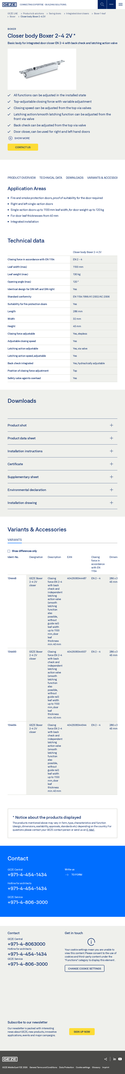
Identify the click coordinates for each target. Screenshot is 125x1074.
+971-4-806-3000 (28, 902)
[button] (105, 1059)
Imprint (105, 1067)
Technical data (50, 177)
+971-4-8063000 (26, 944)
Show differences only (24, 550)
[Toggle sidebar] (111, 4)
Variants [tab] (15, 539)
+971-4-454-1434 (27, 874)
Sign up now (82, 1031)
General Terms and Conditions (43, 1067)
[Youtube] (120, 1059)
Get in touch (74, 933)
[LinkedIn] (114, 1059)
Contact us (22, 147)
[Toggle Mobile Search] (102, 4)
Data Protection (66, 1067)
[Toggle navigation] (120, 4)
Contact (14, 933)
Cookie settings (83, 1067)
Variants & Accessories (105, 177)
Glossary (96, 1067)
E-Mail (91, 829)
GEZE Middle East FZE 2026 (14, 1067)
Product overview (22, 177)
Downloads (75, 177)
